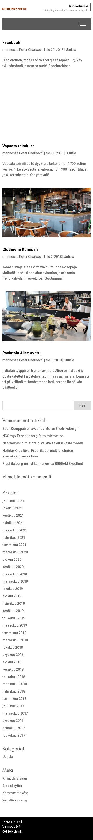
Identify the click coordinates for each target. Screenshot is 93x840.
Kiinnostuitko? (65, 8)
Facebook (11, 42)
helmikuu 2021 (13, 538)
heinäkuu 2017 (13, 728)
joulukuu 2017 (13, 706)
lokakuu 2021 (12, 508)
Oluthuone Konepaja (20, 249)
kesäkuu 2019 (13, 611)
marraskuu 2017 (15, 713)
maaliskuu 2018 (14, 684)
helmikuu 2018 (13, 691)
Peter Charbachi (31, 50)
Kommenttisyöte (15, 793)
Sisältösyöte (12, 786)
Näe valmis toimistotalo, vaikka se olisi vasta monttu (43, 443)
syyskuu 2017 (12, 720)
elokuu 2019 (11, 596)
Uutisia (71, 50)
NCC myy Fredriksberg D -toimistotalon (33, 436)
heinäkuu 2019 (13, 603)
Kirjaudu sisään (14, 778)
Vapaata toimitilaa (18, 146)
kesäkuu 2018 (13, 669)
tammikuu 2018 (14, 699)
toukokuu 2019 (13, 618)
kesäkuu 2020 (13, 567)
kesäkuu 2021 (13, 515)
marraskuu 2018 (15, 640)
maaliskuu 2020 (14, 574)
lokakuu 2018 (12, 647)
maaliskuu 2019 (14, 625)
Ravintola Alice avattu (21, 353)
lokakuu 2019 (12, 589)
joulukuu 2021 (13, 501)
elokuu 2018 (11, 662)
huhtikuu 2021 (13, 523)
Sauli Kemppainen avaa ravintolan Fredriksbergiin (41, 429)
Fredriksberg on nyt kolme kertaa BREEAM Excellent (42, 464)
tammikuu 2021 (14, 545)
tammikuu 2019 (14, 633)
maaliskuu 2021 (14, 530)
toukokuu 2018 (13, 677)
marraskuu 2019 (15, 581)
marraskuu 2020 (15, 552)
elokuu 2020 (11, 559)
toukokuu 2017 (13, 735)
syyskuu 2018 (12, 655)
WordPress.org (14, 800)
